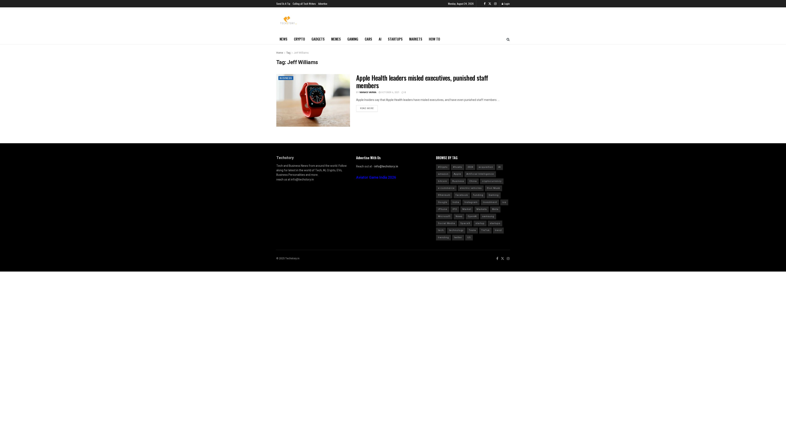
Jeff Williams (301, 53)
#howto (457, 167)
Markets (415, 39)
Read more (367, 108)
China (473, 181)
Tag (288, 53)
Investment (490, 202)
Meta (495, 209)
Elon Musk (493, 188)
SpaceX (465, 223)
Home (279, 53)
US (469, 237)
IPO (455, 209)
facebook (462, 195)
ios (504, 202)
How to (434, 39)
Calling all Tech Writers (304, 3)
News (283, 39)
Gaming (352, 39)
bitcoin (442, 181)
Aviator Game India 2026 (376, 177)
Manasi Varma (368, 92)
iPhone (442, 209)
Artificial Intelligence (480, 174)
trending (443, 237)
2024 (470, 167)
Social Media (446, 223)
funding (478, 195)
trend (498, 230)
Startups (395, 39)
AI (380, 39)
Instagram (471, 202)
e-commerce (446, 188)
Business (286, 78)
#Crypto (443, 167)
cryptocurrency (491, 181)
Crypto (299, 39)
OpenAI (472, 216)
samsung (488, 216)
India (456, 202)
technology (456, 230)
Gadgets (318, 39)
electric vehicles (471, 188)
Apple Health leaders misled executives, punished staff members (422, 81)
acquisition (486, 167)
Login (507, 3)
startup (479, 223)
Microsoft (444, 216)
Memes (336, 39)
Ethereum (444, 195)
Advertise (322, 3)
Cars (368, 39)
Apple (457, 174)
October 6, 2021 (390, 92)
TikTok (485, 230)
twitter (458, 237)
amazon (443, 174)
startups (495, 223)
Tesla (472, 230)
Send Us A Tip (283, 3)
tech (441, 230)
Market (466, 209)
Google (442, 202)
